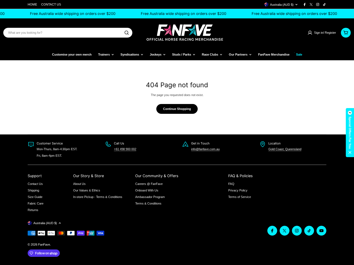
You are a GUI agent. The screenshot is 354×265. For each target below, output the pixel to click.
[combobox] (67, 33)
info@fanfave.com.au (205, 149)
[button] (350, 132)
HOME (32, 4)
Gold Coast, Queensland (284, 149)
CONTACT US (51, 4)
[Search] (126, 32)
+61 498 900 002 (125, 149)
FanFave (44, 244)
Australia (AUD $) (282, 4)
